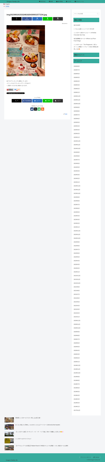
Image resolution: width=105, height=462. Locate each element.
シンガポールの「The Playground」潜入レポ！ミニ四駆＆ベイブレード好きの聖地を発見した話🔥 (86, 47)
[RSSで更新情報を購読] (42, 109)
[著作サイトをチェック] (32, 109)
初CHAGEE (77, 25)
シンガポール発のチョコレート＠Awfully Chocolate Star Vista (85, 34)
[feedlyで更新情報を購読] (39, 109)
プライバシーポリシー (85, 457)
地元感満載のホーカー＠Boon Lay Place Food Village (85, 39)
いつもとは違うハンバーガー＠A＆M (84, 29)
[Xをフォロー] (35, 109)
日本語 (7, 6)
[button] (58, 19)
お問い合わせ (96, 457)
